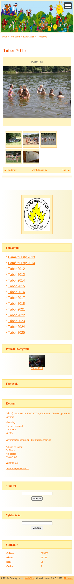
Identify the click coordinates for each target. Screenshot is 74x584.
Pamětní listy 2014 (21, 263)
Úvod (4, 36)
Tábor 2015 (28, 36)
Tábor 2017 (16, 298)
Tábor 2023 (16, 321)
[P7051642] (31, 157)
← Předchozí (10, 170)
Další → (66, 170)
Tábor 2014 (16, 280)
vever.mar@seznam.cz (17, 468)
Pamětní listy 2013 (21, 257)
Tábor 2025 (16, 332)
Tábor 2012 (16, 269)
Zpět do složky (39, 170)
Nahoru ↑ (68, 578)
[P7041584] (13, 139)
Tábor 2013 (16, 274)
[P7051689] (13, 157)
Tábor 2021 (16, 309)
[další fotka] (64, 92)
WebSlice (29, 578)
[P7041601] (48, 139)
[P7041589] (31, 139)
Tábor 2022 (16, 315)
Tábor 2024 (16, 327)
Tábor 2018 (16, 303)
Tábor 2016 (16, 292)
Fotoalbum (15, 36)
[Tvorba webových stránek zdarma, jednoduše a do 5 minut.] (22, 578)
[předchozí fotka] (9, 92)
